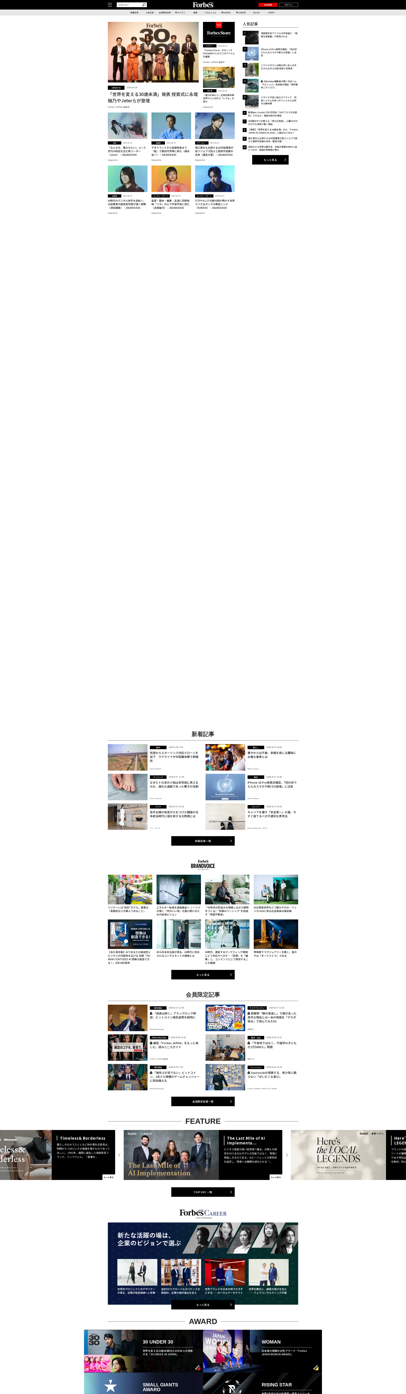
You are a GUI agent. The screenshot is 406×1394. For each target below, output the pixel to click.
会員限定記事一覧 (203, 1101)
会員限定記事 (165, 12)
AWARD (226, 12)
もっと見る (270, 160)
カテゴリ (181, 12)
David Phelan (253, 798)
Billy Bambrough (157, 1029)
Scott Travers (156, 798)
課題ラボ (251, 1059)
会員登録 (268, 4)
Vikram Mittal (155, 769)
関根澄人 (251, 1029)
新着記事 (134, 12)
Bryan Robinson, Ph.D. (258, 828)
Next (286, 1155)
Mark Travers (253, 769)
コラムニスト (211, 12)
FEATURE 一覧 (203, 1192)
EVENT (271, 12)
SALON (256, 12)
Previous (119, 1155)
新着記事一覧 (203, 841)
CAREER (242, 12)
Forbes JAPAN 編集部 (119, 107)
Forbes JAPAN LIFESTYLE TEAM (262, 1089)
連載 (195, 12)
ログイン (289, 4)
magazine (208, 107)
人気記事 (150, 12)
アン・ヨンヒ (155, 828)
